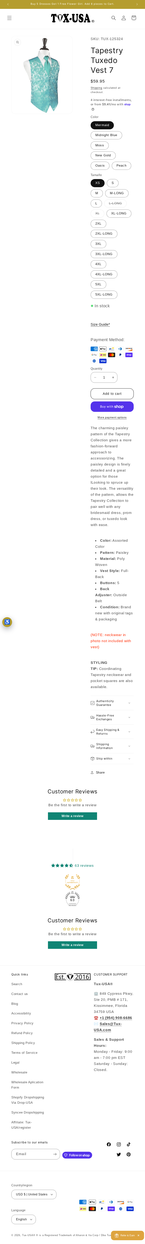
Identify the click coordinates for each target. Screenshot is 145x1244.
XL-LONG (118, 213)
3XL (98, 244)
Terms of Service (24, 1053)
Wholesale (19, 1072)
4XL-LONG (104, 274)
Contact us (19, 994)
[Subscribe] (55, 1154)
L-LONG (118, 204)
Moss (99, 145)
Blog (14, 1004)
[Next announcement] (137, 4)
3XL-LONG (104, 254)
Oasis (100, 165)
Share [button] (100, 772)
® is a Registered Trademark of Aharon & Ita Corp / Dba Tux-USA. (77, 1235)
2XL (98, 223)
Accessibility (21, 1013)
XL (99, 214)
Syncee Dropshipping (27, 1112)
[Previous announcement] (8, 4)
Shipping (96, 87)
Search (16, 984)
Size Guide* (100, 324)
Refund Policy (22, 1033)
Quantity (97, 368)
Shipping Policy (23, 1043)
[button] (10, 18)
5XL (98, 284)
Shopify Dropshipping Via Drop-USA (27, 1100)
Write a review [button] (72, 816)
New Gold (103, 155)
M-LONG (117, 193)
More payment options (112, 417)
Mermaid (102, 125)
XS (97, 183)
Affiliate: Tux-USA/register (21, 1125)
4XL (98, 264)
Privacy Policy (22, 1023)
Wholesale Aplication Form (27, 1084)
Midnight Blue (106, 135)
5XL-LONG (104, 294)
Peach (121, 165)
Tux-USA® (28, 1235)
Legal (15, 1062)
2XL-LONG (104, 233)
